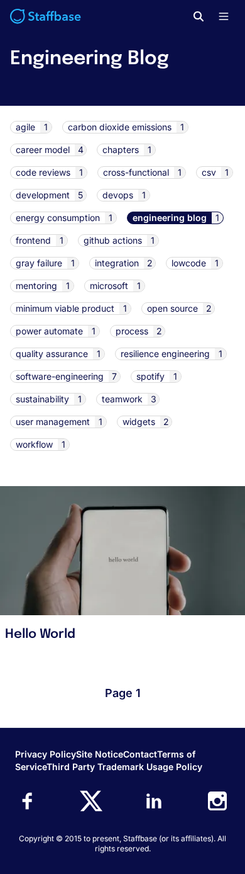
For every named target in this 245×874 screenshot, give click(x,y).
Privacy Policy (45, 754)
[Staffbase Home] (45, 16)
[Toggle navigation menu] (223, 16)
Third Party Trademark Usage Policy (124, 766)
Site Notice (99, 754)
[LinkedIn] (153, 801)
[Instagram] (217, 801)
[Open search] (198, 16)
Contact (140, 754)
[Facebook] (27, 801)
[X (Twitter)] (91, 801)
